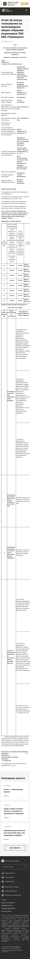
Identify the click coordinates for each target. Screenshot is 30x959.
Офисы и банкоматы (8, 902)
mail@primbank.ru (9, 881)
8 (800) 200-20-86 (10, 873)
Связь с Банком (9, 877)
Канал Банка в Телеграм (12, 887)
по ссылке (13, 765)
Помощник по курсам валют (13, 895)
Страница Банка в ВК (11, 891)
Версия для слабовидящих (12, 861)
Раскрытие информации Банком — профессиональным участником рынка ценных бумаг (15, 930)
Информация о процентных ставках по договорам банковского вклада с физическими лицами (15, 925)
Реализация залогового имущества (14, 935)
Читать (6, 796)
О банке (3, 900)
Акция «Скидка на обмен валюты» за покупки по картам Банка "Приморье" (14, 811)
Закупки (3, 915)
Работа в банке (6, 911)
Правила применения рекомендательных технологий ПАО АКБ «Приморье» (15, 940)
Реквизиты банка (7, 905)
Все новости (15, 848)
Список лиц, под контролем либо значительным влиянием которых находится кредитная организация (15, 920)
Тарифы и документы (8, 908)
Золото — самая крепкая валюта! (13, 790)
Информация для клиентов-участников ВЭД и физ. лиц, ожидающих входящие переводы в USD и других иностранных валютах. (15, 833)
